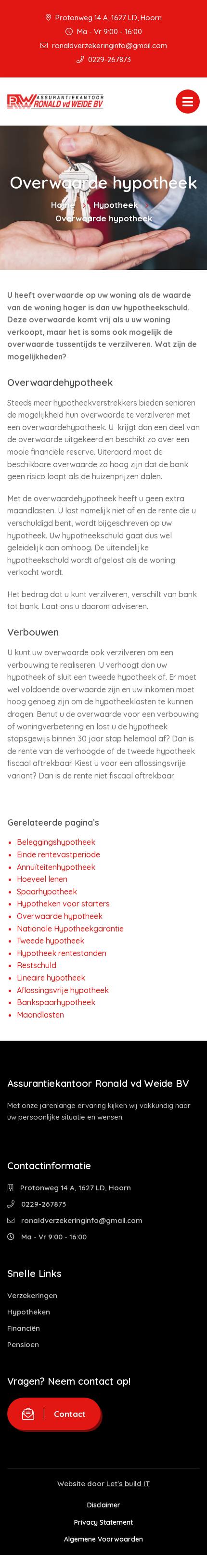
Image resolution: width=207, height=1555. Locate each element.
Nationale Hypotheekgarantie (70, 928)
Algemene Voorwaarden (103, 1539)
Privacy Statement (103, 1522)
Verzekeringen (32, 1295)
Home (63, 205)
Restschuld (36, 965)
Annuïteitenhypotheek (56, 867)
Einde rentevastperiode (58, 854)
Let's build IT (128, 1483)
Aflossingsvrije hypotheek (63, 990)
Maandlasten (40, 1015)
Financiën (23, 1328)
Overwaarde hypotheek (60, 916)
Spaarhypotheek (47, 891)
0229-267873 (108, 59)
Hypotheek (115, 205)
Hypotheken (28, 1311)
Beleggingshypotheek (56, 842)
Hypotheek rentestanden (61, 953)
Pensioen (23, 1344)
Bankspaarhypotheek (56, 1002)
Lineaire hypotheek (51, 977)
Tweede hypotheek (50, 940)
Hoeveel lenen (42, 879)
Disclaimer (103, 1505)
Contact (70, 1414)
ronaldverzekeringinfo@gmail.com (108, 45)
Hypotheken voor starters (63, 903)
